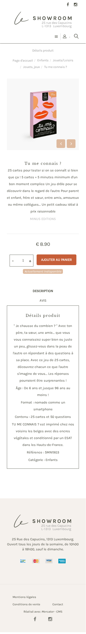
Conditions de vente (26, 604)
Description (43, 291)
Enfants (42, 60)
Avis (43, 300)
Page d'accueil (23, 60)
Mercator (47, 611)
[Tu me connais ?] (43, 82)
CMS (59, 611)
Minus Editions (43, 219)
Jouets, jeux (31, 67)
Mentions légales (24, 597)
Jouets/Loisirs (63, 60)
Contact (57, 604)
